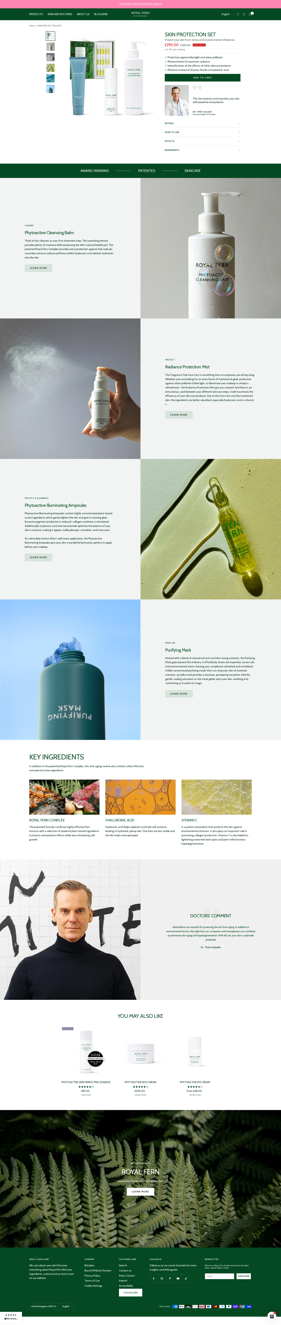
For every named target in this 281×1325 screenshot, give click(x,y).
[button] (86, 1087)
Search (123, 1265)
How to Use (172, 132)
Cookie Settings (93, 1285)
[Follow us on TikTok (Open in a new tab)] (186, 1279)
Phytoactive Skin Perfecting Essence (86, 1082)
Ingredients (172, 150)
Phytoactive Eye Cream (195, 1082)
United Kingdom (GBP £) (43, 1306)
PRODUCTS (36, 14)
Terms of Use (92, 1280)
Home (32, 25)
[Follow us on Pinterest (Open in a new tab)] (170, 1279)
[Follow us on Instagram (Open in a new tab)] (162, 1279)
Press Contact (127, 1275)
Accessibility (126, 1285)
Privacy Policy (92, 1275)
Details (169, 123)
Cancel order (130, 1292)
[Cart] (250, 14)
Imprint (123, 1280)
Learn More (179, 693)
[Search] (238, 14)
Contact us (125, 1270)
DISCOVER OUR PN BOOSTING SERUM (141, 4)
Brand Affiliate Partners (97, 1270)
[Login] (244, 14)
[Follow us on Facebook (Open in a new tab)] (154, 1279)
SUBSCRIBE (243, 1276)
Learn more (38, 268)
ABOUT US (83, 14)
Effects (169, 141)
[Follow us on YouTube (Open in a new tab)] (178, 1279)
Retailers (89, 1265)
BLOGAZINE (101, 14)
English (225, 14)
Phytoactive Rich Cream (140, 1082)
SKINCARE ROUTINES (60, 14)
